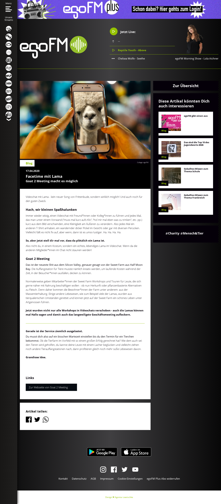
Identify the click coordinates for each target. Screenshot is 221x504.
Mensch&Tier (193, 233)
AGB (93, 478)
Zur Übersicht (186, 85)
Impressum (107, 478)
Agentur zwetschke (124, 497)
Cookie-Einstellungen (130, 478)
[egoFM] (53, 57)
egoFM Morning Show (188, 58)
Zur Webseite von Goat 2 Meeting (48, 387)
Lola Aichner (211, 58)
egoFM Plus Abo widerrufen (163, 478)
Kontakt (63, 478)
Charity (173, 233)
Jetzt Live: (127, 32)
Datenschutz (79, 478)
